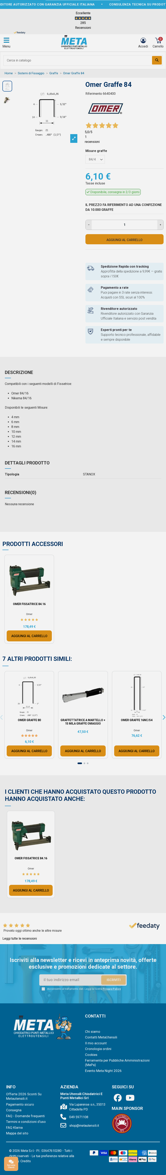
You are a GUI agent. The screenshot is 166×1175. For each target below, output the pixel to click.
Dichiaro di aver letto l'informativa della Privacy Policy (86, 622)
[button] (118, 534)
